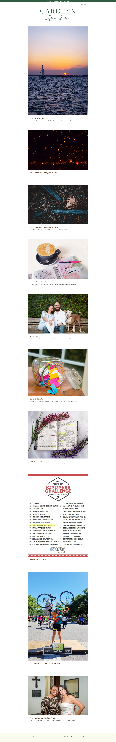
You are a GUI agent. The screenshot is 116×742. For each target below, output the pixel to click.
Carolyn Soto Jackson (35, 736)
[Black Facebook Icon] (80, 737)
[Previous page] (54, 730)
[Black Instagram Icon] (84, 737)
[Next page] (62, 730)
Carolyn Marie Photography (44, 736)
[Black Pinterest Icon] (82, 737)
